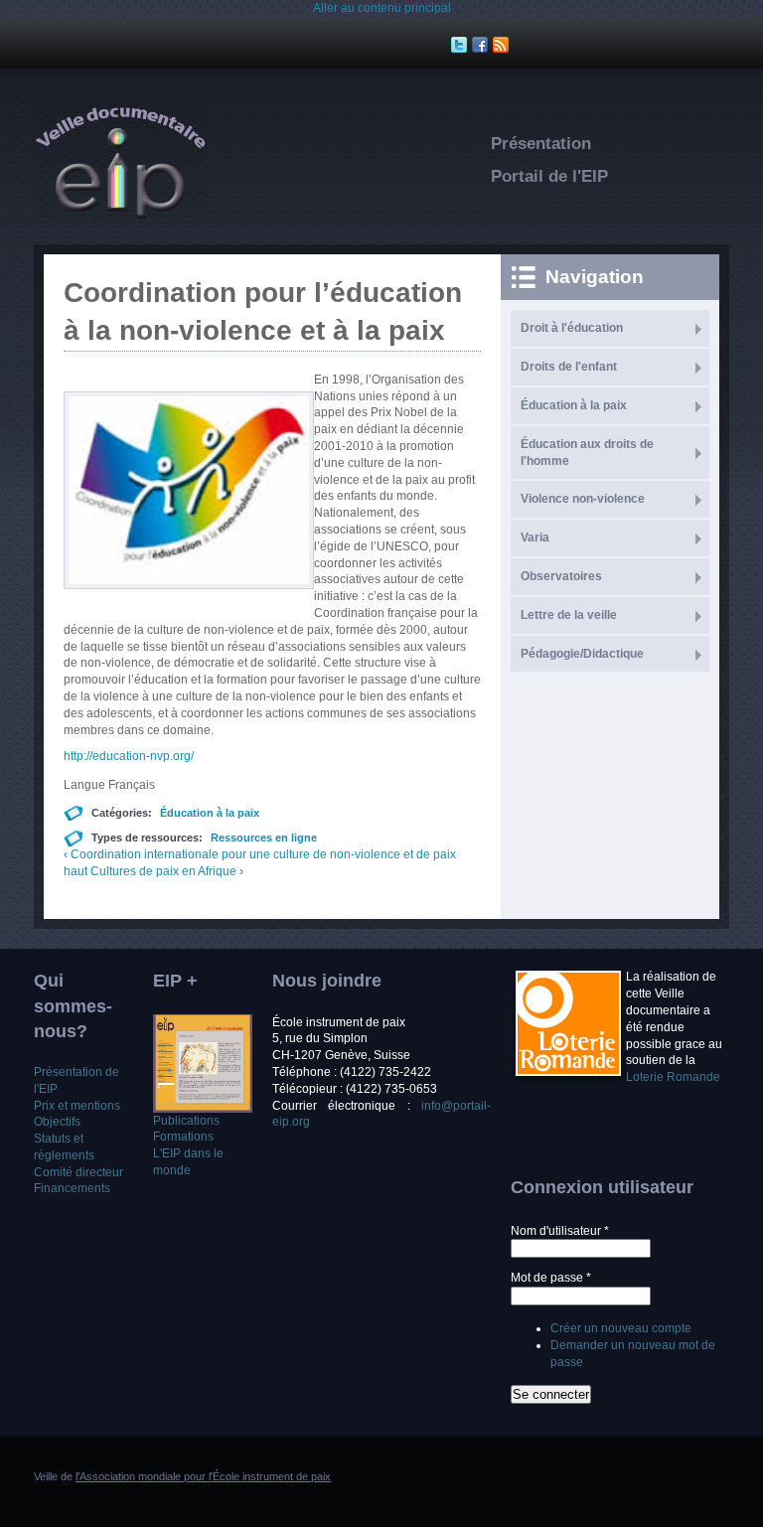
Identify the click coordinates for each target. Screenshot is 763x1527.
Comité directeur (78, 1172)
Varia (535, 537)
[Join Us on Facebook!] (482, 45)
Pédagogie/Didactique (582, 654)
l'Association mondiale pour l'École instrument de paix (203, 1476)
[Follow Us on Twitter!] (461, 45)
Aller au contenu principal (382, 8)
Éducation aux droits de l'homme (587, 452)
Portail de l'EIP (549, 176)
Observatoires (561, 576)
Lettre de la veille (569, 615)
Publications (186, 1121)
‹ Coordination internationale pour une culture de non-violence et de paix (260, 854)
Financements (72, 1188)
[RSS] (503, 45)
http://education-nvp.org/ (129, 756)
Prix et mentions (77, 1106)
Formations (183, 1137)
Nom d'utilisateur (560, 1231)
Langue (86, 785)
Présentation (541, 143)
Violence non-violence (583, 499)
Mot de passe (551, 1278)
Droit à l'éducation (572, 328)
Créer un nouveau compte (620, 1328)
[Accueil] (120, 215)
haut (75, 871)
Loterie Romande (673, 1077)
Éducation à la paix (209, 813)
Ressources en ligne (264, 837)
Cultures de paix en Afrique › (166, 871)
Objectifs (57, 1122)
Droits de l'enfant (569, 367)
